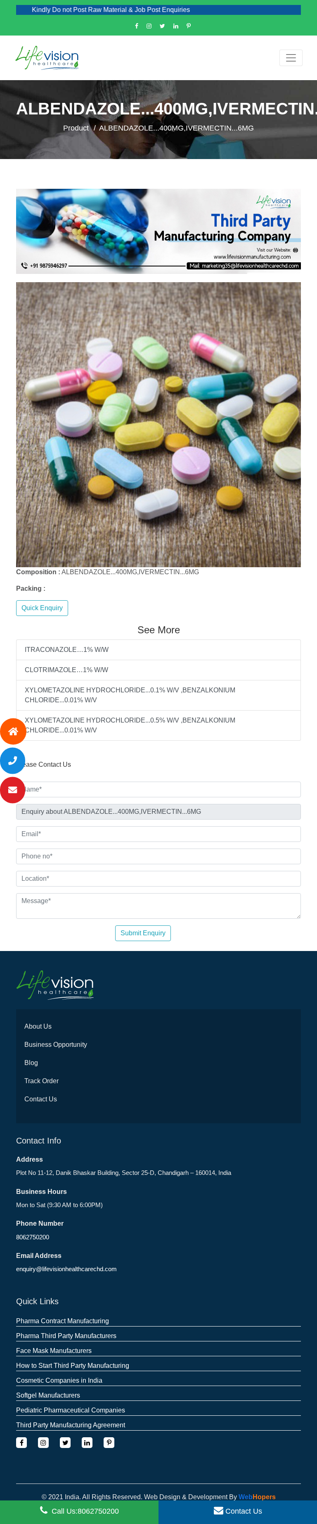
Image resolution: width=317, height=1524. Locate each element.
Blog (31, 1062)
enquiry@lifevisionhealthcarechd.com (66, 1268)
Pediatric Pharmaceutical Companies (70, 1410)
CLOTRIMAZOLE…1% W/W (66, 669)
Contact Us (40, 1099)
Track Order (41, 1080)
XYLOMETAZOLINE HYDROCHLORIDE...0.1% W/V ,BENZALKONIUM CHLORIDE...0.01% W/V (130, 695)
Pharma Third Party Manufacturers (66, 1335)
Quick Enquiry (42, 607)
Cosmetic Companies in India (59, 1380)
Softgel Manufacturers (48, 1395)
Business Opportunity (55, 1044)
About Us (38, 1026)
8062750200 (32, 1237)
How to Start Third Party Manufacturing (72, 1365)
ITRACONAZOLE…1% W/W (67, 649)
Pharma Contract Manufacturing (62, 1320)
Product (76, 128)
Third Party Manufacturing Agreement (70, 1425)
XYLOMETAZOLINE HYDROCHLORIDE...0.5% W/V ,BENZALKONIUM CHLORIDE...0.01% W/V (130, 725)
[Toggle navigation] (291, 58)
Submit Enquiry (143, 933)
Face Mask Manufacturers (54, 1350)
